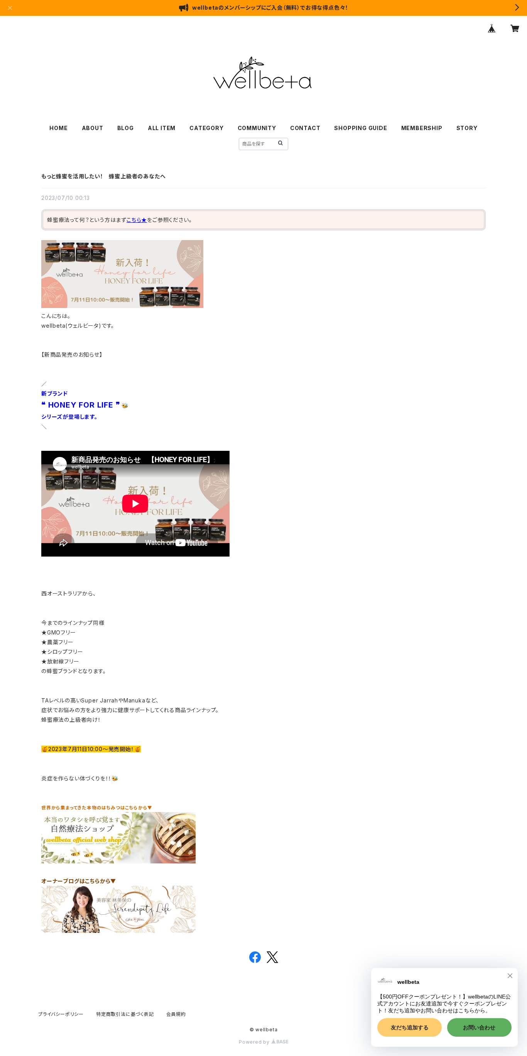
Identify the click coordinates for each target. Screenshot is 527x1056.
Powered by (255, 1042)
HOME (58, 128)
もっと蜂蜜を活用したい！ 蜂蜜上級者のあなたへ (103, 176)
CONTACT (305, 128)
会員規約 (176, 1014)
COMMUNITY (257, 128)
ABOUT (92, 128)
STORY (467, 128)
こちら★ (137, 220)
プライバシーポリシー (61, 1014)
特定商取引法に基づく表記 (125, 1014)
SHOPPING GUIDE (360, 128)
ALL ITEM (162, 128)
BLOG (125, 128)
